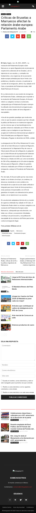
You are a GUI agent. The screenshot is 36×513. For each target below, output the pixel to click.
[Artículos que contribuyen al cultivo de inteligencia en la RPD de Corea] (6, 308)
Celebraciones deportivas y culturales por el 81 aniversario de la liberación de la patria (22, 415)
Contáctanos (30, 507)
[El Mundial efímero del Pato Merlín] (6, 289)
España (12, 231)
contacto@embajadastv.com (22, 487)
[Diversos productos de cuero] (6, 327)
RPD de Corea (14, 420)
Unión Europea (6, 235)
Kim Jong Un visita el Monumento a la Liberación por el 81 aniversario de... (22, 438)
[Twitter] (21, 500)
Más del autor (19, 271)
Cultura (3, 282)
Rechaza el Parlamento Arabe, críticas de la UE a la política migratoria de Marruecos (9, 262)
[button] (33, 6)
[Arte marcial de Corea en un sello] (6, 317)
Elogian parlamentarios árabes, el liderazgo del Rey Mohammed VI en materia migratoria (27, 262)
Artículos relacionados (7, 271)
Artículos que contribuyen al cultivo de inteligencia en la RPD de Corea (22, 308)
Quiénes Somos (6, 507)
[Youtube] (26, 500)
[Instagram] (15, 500)
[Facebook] (10, 500)
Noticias (3, 14)
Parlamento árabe (7, 233)
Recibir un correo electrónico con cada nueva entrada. (18, 392)
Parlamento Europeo (20, 233)
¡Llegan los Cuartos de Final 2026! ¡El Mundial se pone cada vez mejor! (22, 298)
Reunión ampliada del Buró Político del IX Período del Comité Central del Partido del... (22, 427)
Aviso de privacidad (18, 507)
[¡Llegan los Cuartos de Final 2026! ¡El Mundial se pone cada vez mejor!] (6, 298)
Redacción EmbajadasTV (10, 32)
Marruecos (19, 231)
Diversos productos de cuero (23, 325)
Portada (8, 14)
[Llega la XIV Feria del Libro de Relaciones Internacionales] (6, 279)
